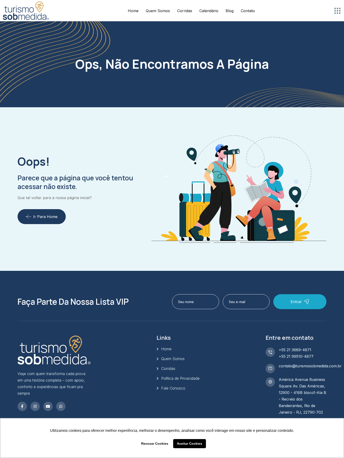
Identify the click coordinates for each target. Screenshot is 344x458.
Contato (248, 10)
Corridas (184, 10)
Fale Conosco (173, 388)
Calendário (208, 10)
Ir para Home (45, 216)
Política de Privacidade (180, 378)
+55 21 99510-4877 (296, 356)
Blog (230, 10)
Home (133, 10)
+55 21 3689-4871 (295, 349)
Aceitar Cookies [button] (189, 443)
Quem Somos (173, 358)
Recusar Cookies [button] (154, 443)
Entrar (296, 301)
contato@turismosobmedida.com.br (310, 366)
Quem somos (158, 10)
